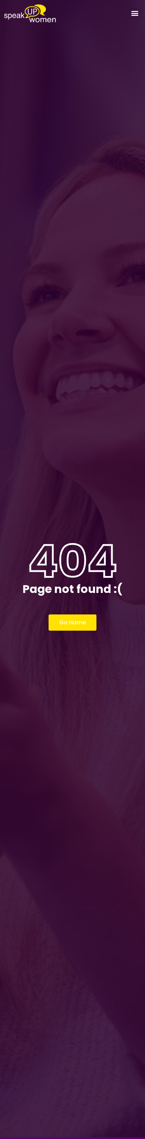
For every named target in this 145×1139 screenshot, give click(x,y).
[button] (135, 13)
